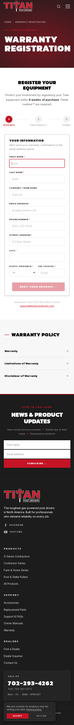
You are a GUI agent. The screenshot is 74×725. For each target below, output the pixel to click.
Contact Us (10, 662)
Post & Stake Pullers (16, 576)
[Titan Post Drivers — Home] (18, 6)
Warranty (9, 630)
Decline (41, 715)
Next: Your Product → (38, 286)
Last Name (16, 172)
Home (8, 22)
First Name (17, 156)
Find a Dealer (12, 649)
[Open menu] (68, 6)
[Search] (58, 6)
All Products (11, 583)
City (12, 250)
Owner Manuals (13, 623)
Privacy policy (34, 709)
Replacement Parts (15, 609)
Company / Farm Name (23, 187)
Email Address (19, 203)
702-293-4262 (31, 683)
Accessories (11, 602)
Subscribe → (37, 463)
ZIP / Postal (46, 266)
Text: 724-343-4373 (20, 688)
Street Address (20, 235)
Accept (17, 715)
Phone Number (19, 219)
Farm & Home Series (16, 570)
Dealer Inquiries (13, 656)
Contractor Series (14, 563)
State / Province (21, 266)
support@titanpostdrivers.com (37, 305)
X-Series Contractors (17, 556)
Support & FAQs (13, 616)
